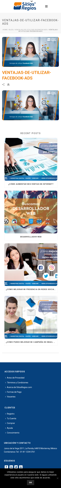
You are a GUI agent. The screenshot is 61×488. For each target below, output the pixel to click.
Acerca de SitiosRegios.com (19, 387)
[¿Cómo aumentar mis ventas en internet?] (30, 159)
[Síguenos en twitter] (16, 467)
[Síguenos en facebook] (6, 467)
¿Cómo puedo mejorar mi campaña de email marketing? (31, 342)
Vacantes (11, 397)
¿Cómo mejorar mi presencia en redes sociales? (31, 289)
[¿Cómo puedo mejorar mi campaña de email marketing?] (30, 317)
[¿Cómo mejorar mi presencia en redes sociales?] (30, 264)
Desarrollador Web (31, 237)
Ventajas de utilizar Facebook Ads (31, 29)
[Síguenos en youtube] (21, 467)
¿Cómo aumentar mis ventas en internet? (30, 184)
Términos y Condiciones (17, 382)
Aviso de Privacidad (15, 378)
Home (5, 29)
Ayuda (10, 428)
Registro (10, 414)
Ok (30, 482)
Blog (11, 29)
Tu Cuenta (11, 418)
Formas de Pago (14, 392)
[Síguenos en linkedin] (11, 467)
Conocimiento (13, 433)
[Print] (9, 84)
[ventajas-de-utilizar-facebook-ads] (30, 52)
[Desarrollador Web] (30, 212)
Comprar (11, 423)
